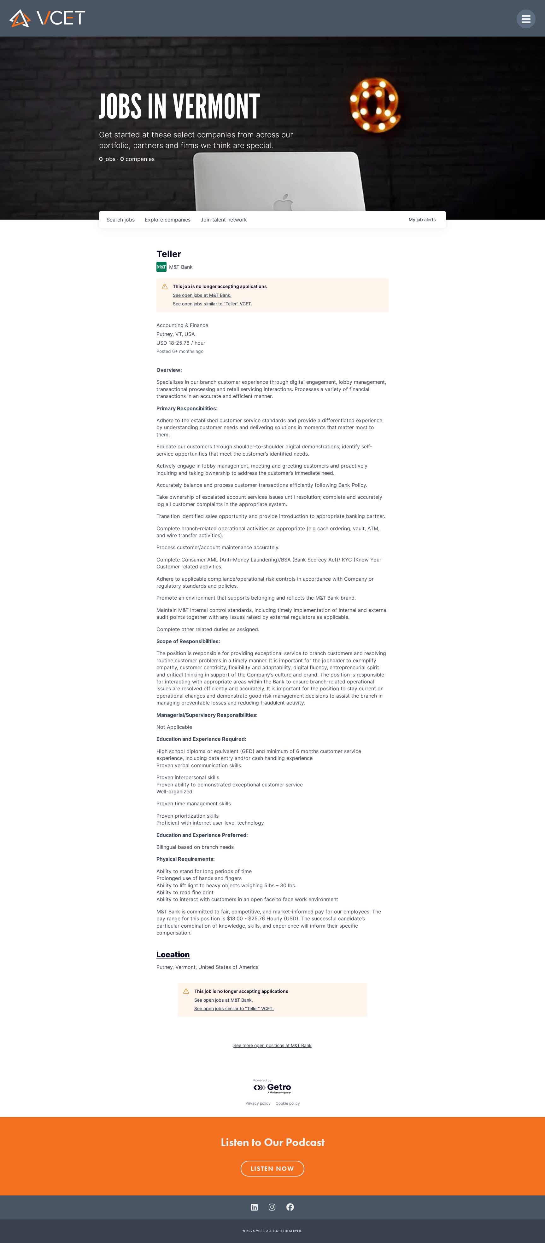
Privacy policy (258, 1103)
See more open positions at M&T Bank (272, 1045)
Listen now (272, 1169)
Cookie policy (288, 1103)
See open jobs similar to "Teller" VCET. (212, 303)
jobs (121, 219)
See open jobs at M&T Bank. (202, 295)
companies (167, 219)
